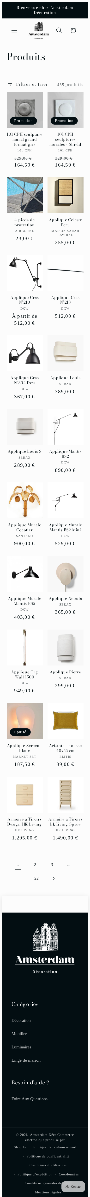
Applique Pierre (65, 672)
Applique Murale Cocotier (24, 527)
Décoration (21, 1020)
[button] (14, 30)
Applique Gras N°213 (65, 300)
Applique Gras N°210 (24, 300)
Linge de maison (26, 1060)
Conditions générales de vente (48, 1183)
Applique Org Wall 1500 (24, 675)
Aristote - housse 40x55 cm (65, 748)
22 (36, 878)
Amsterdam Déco (43, 1135)
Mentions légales (48, 1192)
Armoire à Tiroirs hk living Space (65, 822)
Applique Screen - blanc (24, 748)
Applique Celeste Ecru (65, 222)
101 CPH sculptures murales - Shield (65, 139)
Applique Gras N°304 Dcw (24, 380)
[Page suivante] (53, 878)
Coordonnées (69, 1174)
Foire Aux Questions (30, 1098)
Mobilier (19, 1033)
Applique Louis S (25, 451)
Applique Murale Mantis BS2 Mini (65, 527)
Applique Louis (65, 377)
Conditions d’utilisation (48, 1165)
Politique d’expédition (35, 1174)
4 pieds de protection (24, 222)
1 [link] (18, 864)
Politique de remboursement (54, 1147)
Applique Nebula (65, 598)
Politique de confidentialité (48, 1156)
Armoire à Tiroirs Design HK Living (24, 822)
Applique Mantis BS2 (65, 454)
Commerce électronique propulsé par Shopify (44, 1141)
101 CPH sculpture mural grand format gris (24, 139)
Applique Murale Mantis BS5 (24, 601)
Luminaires (21, 1047)
